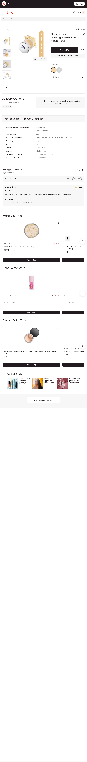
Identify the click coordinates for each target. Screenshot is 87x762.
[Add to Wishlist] (58, 223)
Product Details (11, 119)
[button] (83, 34)
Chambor (54, 29)
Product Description (33, 119)
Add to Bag (31, 260)
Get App (79, 4)
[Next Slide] (82, 241)
